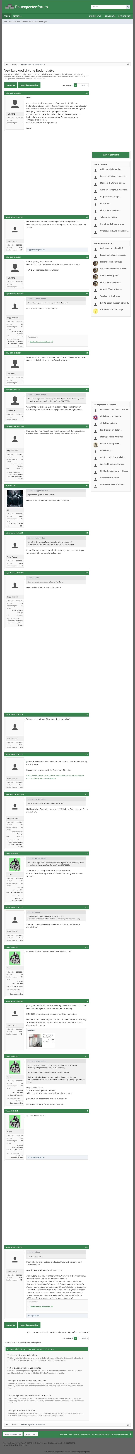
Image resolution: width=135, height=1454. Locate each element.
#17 (86, 1001)
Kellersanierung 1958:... (110, 443)
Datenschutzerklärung (119, 1434)
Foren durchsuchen (12, 21)
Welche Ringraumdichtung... (113, 464)
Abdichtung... (106, 450)
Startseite (63, 1434)
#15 (86, 907)
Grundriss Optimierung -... (112, 224)
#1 (87, 93)
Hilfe (70, 1434)
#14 (86, 853)
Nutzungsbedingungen (100, 1434)
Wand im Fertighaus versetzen (113, 189)
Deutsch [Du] (30, 1434)
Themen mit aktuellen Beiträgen (34, 21)
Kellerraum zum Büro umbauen (114, 409)
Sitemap (76, 1434)
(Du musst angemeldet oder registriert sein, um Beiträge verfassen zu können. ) (58, 1332)
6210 (21, 526)
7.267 (21, 881)
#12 (86, 754)
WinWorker (105, 203)
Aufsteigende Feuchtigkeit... (112, 457)
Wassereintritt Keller (109, 477)
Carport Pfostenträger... (111, 196)
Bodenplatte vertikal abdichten (21, 1410)
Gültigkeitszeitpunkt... (110, 275)
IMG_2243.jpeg (48, 1035)
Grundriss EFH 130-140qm (111, 309)
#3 (87, 257)
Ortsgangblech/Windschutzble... (114, 231)
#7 (87, 426)
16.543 (21, 247)
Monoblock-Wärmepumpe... (112, 183)
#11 (86, 714)
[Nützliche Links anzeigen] (128, 64)
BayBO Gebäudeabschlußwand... (114, 303)
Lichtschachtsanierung (110, 210)
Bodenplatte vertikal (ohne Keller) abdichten (27, 1380)
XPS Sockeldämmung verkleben (114, 471)
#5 (87, 353)
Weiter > (84, 85)
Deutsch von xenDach (61, 1443)
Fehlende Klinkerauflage (111, 169)
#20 (86, 1247)
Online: (94, 16)
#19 (86, 1111)
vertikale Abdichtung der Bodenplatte (24, 1368)
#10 (86, 573)
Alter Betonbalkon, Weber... (112, 484)
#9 (87, 533)
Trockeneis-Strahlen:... (110, 296)
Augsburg (20, 336)
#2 (87, 217)
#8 (87, 486)
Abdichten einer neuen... (111, 416)
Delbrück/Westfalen (16, 892)
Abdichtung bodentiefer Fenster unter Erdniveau (29, 1395)
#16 (86, 947)
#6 (87, 390)
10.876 (21, 516)
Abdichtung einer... (108, 423)
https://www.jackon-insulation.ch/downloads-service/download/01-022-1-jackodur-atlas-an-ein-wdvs (55, 777)
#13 (86, 794)
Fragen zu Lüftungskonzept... (113, 176)
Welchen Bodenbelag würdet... (114, 268)
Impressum (85, 1434)
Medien (16, 16)
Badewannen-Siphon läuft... (112, 248)
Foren (7, 16)
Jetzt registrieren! (111, 155)
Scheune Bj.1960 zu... (109, 217)
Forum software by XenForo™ (25, 1443)
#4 (87, 294)
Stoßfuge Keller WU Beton (112, 436)
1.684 (21, 324)
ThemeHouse (23, 1445)
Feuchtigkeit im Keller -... (111, 430)
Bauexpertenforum (12, 1434)
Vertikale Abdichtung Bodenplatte (22, 1355)
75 (22, 120)
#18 (86, 1056)
